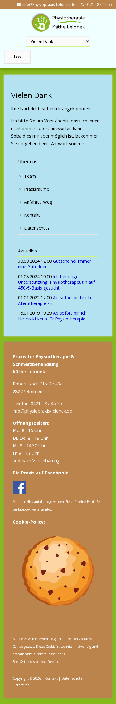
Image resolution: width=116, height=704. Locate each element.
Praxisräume (36, 189)
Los (17, 57)
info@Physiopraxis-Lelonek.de (48, 4)
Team (30, 176)
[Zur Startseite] (58, 22)
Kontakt (32, 215)
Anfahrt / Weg (38, 202)
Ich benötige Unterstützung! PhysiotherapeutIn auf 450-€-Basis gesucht (56, 282)
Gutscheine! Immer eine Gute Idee (54, 264)
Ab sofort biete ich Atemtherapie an (54, 300)
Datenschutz (36, 228)
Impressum (22, 684)
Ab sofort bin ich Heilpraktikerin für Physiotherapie (52, 316)
